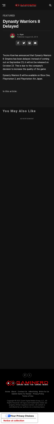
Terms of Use (27, 396)
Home (7, 392)
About (13, 392)
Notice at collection (13, 420)
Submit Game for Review (21, 394)
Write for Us (44, 392)
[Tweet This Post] (23, 43)
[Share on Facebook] (18, 43)
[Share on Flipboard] (29, 43)
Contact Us (22, 392)
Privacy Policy (38, 394)
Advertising (33, 392)
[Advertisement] (27, 241)
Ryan (22, 35)
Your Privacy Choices (22, 415)
